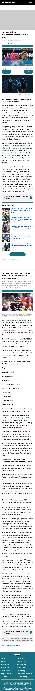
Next (28, 72)
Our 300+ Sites (21, 661)
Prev (6, 72)
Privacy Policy (21, 668)
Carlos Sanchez (8, 40)
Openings (20, 658)
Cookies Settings (22, 677)
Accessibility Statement (24, 674)
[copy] (11, 43)
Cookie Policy (21, 671)
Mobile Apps (5, 664)
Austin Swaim (8, 288)
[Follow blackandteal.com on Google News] (31, 197)
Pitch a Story (5, 668)
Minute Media (9, 681)
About (3, 658)
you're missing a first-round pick (16, 320)
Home (3, 259)
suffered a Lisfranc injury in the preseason (15, 148)
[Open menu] (3, 2)
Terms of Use (5, 671)
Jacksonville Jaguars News (13, 259)
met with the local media (17, 153)
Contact (3, 661)
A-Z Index (4, 677)
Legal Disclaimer (6, 674)
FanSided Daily (21, 664)
